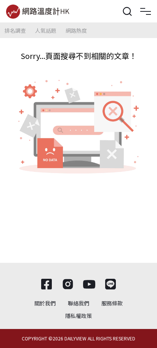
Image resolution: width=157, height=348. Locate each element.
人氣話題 (45, 30)
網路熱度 (76, 30)
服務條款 (112, 303)
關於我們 (45, 303)
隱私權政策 (78, 315)
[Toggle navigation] (145, 11)
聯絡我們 (78, 303)
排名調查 (15, 30)
